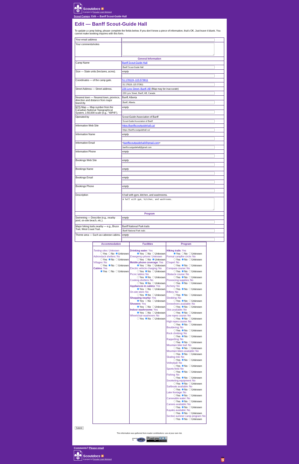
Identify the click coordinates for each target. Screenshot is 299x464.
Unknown (123, 253)
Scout (91, 9)
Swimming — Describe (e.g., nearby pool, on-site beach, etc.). (95, 219)
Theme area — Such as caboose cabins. (98, 235)
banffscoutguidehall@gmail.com (141, 143)
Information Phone (86, 151)
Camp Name (83, 62)
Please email (96, 448)
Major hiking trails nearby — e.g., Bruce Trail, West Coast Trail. (97, 227)
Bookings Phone (85, 186)
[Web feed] (102, 9)
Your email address (86, 39)
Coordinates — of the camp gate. (94, 80)
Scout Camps (82, 16)
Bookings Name (84, 169)
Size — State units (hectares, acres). (96, 71)
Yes (105, 253)
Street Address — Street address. (94, 89)
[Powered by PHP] (139, 441)
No (112, 253)
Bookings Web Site (86, 160)
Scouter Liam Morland (102, 12)
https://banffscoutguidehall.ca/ (138, 125)
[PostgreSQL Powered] (156, 441)
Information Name (85, 134)
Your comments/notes (87, 44)
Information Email (85, 143)
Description (82, 195)
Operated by (82, 117)
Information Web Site (87, 125)
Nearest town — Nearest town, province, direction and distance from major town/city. (98, 100)
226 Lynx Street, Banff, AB (136, 89)
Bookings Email (84, 177)
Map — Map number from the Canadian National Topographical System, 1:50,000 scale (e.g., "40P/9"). (97, 110)
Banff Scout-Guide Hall (134, 62)
